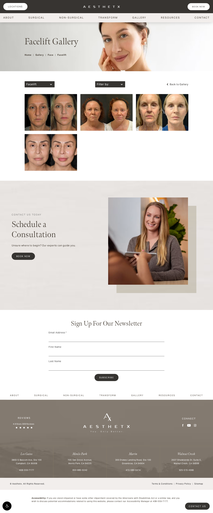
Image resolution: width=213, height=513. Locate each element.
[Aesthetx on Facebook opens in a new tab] (183, 425)
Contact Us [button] (197, 506)
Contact (202, 17)
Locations (15, 6)
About (8, 17)
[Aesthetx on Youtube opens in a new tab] (189, 425)
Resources (170, 17)
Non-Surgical (71, 17)
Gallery (139, 17)
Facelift (61, 55)
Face (50, 55)
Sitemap (198, 483)
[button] (6, 505)
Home (28, 55)
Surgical (36, 17)
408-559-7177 (160, 501)
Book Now (198, 7)
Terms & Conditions (162, 483)
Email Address (58, 332)
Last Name (55, 361)
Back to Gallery (178, 84)
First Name (55, 346)
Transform (108, 17)
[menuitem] (183, 425)
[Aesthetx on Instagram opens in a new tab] (195, 425)
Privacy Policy (183, 483)
